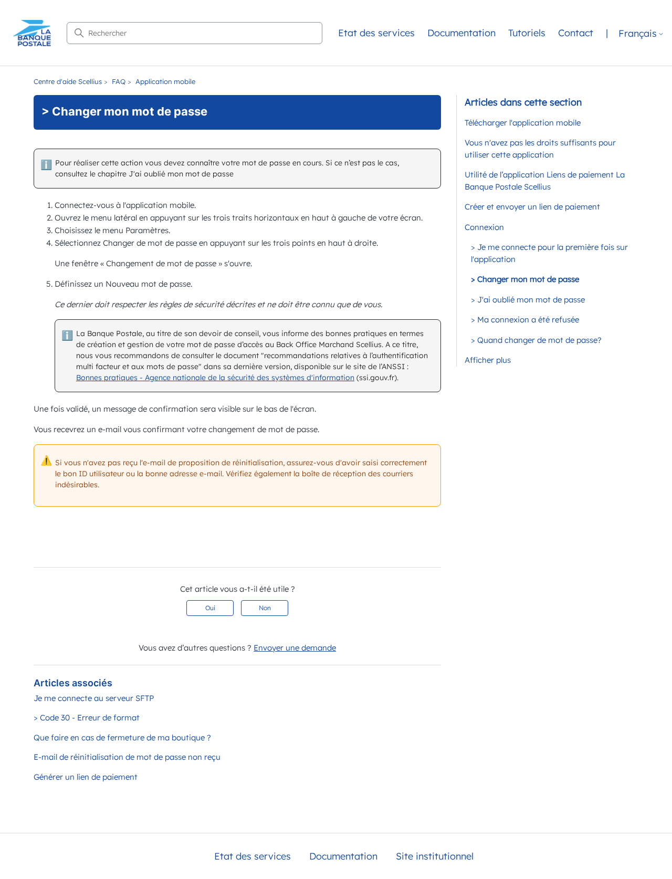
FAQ (118, 81)
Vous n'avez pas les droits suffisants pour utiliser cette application (540, 149)
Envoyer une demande (295, 648)
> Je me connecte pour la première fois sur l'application (549, 253)
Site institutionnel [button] (435, 856)
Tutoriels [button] (526, 33)
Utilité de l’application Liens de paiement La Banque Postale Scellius (545, 181)
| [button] (607, 33)
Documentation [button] (461, 33)
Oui (210, 608)
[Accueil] (32, 33)
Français (637, 33)
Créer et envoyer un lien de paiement (532, 207)
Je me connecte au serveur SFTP (94, 698)
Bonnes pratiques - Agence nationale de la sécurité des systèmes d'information (215, 377)
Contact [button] (575, 33)
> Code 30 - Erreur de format (87, 718)
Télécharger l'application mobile (523, 123)
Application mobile (165, 81)
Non (265, 608)
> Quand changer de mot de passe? (536, 340)
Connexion (484, 227)
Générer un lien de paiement (86, 777)
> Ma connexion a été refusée (525, 320)
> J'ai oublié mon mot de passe (528, 300)
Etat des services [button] (376, 33)
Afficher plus (488, 360)
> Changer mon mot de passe (525, 279)
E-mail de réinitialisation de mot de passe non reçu (127, 757)
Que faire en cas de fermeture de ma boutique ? (122, 737)
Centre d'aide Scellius (68, 81)
